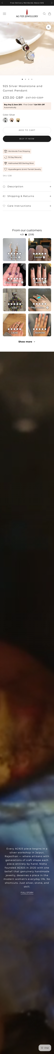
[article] (14, 249)
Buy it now (26, 139)
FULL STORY (27, 892)
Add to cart (27, 130)
